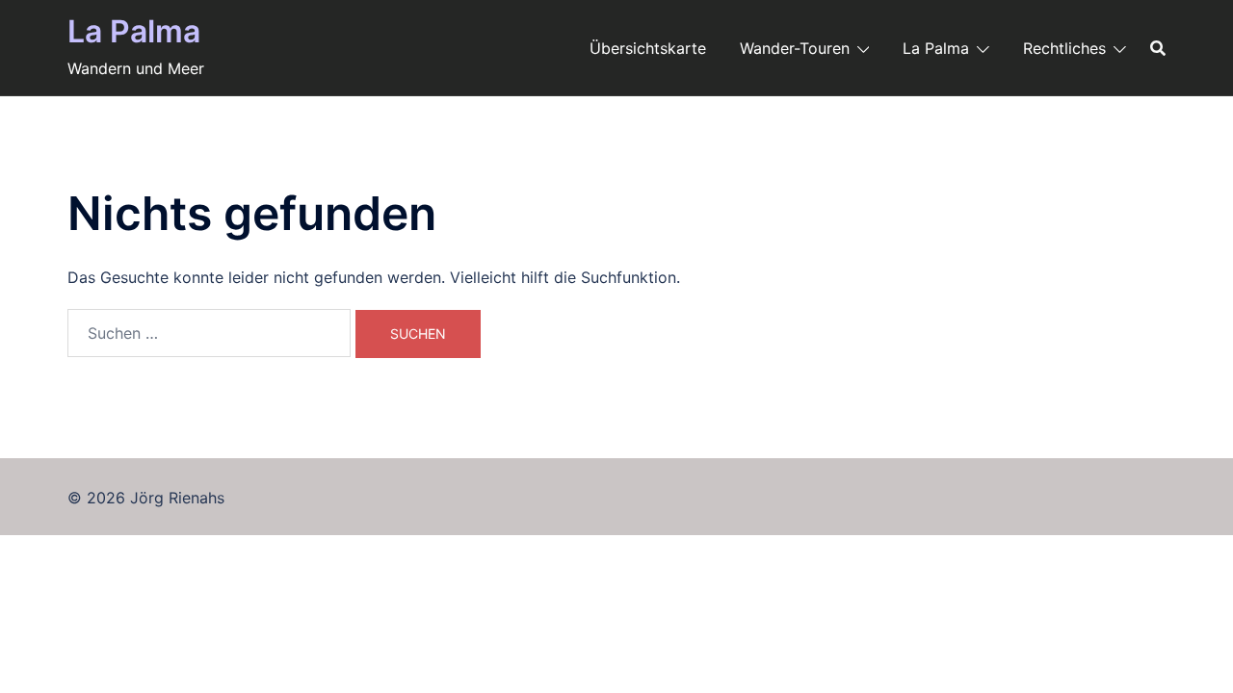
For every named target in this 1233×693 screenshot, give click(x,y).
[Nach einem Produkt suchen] (1158, 48)
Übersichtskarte (648, 48)
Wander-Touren (795, 48)
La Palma (133, 31)
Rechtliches (1064, 48)
